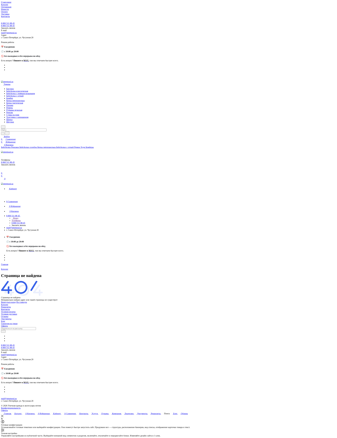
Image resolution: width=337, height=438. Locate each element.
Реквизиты (6, 307)
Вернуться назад (8, 302)
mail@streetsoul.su (9, 33)
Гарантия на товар (9, 323)
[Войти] (2, 170)
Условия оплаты (8, 312)
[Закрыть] (2, 416)
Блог (3, 321)
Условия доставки (9, 314)
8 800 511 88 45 (8, 23)
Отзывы (4, 316)
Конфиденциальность (11, 408)
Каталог (4, 304)
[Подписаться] (3, 331)
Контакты (5, 309)
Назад (15, 218)
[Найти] (7, 133)
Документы (6, 319)
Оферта (4, 326)
